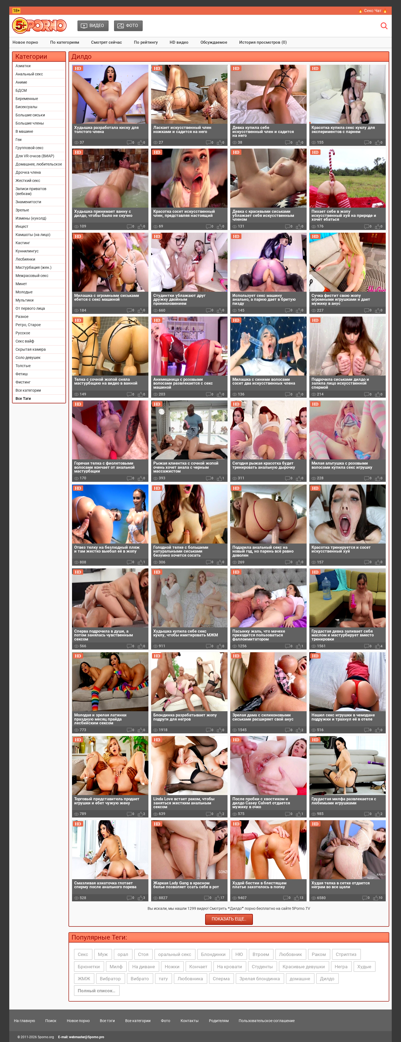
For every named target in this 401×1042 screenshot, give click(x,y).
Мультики (25, 300)
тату (163, 978)
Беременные (27, 98)
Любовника (190, 978)
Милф (116, 966)
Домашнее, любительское (39, 164)
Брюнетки (89, 966)
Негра (341, 966)
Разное (22, 316)
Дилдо (327, 978)
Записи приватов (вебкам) (31, 191)
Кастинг (23, 243)
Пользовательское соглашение (267, 1021)
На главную (24, 1021)
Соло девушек (28, 357)
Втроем (261, 954)
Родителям (219, 1021)
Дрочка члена (28, 172)
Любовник (290, 954)
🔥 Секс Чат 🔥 (373, 10)
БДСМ (21, 90)
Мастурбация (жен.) (34, 267)
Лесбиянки (25, 259)
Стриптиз (346, 954)
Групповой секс (29, 148)
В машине (24, 131)
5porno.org (46, 1037)
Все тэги (107, 1021)
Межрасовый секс (32, 275)
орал (123, 954)
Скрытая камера (31, 349)
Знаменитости (28, 202)
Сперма (221, 978)
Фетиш (22, 374)
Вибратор (110, 978)
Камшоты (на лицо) (33, 234)
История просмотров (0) (263, 42)
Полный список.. (96, 990)
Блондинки (213, 954)
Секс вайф (25, 341)
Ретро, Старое (28, 325)
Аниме (21, 82)
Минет (21, 284)
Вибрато (140, 978)
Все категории (28, 390)
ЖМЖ (84, 978)
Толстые (23, 366)
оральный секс (174, 954)
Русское (23, 333)
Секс (83, 954)
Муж (103, 954)
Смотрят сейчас (106, 42)
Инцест (22, 226)
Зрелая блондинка (260, 978)
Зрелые (22, 210)
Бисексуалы (26, 107)
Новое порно (25, 42)
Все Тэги (23, 398)
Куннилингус (27, 251)
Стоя (143, 954)
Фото (165, 1021)
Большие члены (30, 123)
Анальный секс (29, 74)
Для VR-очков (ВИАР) (35, 156)
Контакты (190, 1021)
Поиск (50, 1021)
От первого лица (30, 308)
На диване (143, 966)
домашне (300, 978)
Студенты (262, 966)
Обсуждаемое (213, 42)
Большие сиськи (30, 115)
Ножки (172, 966)
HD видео (179, 42)
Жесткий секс (28, 180)
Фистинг (23, 382)
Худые (364, 966)
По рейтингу (146, 42)
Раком (319, 954)
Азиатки (23, 66)
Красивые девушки (304, 966)
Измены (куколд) (31, 218)
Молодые (24, 292)
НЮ (239, 954)
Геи (19, 139)
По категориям (64, 42)
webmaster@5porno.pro (86, 1037)
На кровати (229, 966)
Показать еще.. (229, 919)
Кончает (198, 966)
